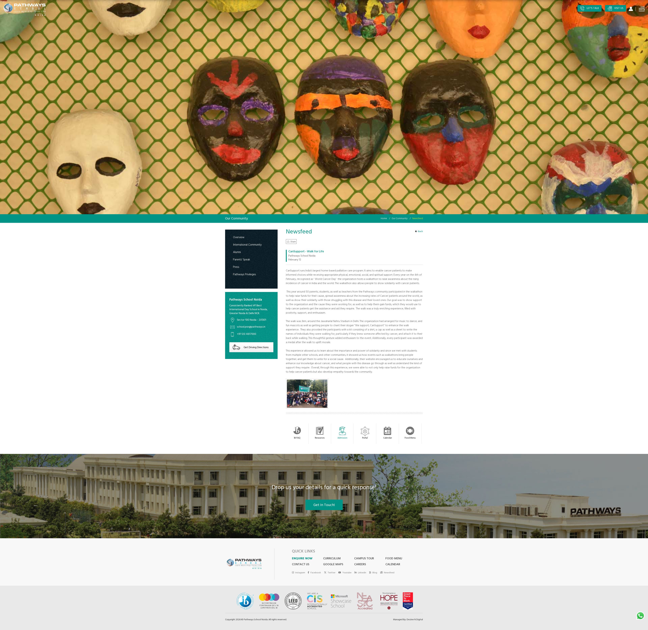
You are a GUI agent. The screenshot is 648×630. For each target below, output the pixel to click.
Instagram (300, 573)
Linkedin (362, 573)
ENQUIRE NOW (302, 559)
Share (293, 242)
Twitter (331, 573)
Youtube (347, 573)
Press (236, 267)
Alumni (237, 252)
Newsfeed (389, 573)
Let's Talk (592, 8)
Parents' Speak (241, 259)
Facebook (315, 573)
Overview (238, 237)
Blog (374, 573)
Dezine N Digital (415, 620)
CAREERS (360, 565)
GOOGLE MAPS (333, 565)
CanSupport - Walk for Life (306, 252)
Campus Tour (364, 559)
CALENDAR (392, 565)
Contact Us (300, 565)
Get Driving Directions (256, 347)
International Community (247, 244)
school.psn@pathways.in (251, 327)
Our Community (400, 218)
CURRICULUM (332, 559)
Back (420, 232)
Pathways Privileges (244, 274)
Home (384, 218)
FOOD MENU (393, 559)
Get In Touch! (324, 505)
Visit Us (618, 8)
